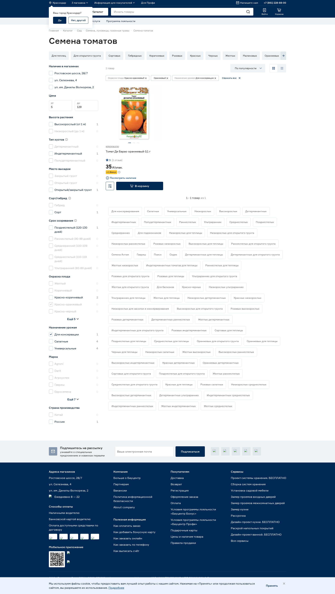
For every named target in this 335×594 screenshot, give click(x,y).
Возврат (176, 484)
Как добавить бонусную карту (134, 532)
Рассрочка (238, 515)
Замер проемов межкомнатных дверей (258, 503)
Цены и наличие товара (187, 536)
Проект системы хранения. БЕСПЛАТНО (258, 478)
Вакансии (120, 490)
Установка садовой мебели (250, 490)
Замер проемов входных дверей (253, 496)
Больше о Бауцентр (127, 478)
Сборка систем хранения (248, 484)
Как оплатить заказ (126, 525)
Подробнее (116, 587)
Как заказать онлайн (127, 538)
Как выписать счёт (126, 551)
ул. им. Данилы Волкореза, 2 (68, 490)
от (52, 102)
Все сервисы (239, 540)
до (78, 102)
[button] (59, 55)
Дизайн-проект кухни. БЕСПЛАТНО (255, 522)
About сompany (124, 507)
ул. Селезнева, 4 (60, 484)
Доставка (177, 478)
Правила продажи (183, 543)
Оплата (176, 503)
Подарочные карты (184, 530)
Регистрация (180, 490)
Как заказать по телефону (131, 544)
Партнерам (121, 484)
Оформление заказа (184, 496)
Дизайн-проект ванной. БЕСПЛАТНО (256, 534)
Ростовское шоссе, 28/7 (65, 478)
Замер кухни (239, 509)
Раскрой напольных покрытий (252, 528)
